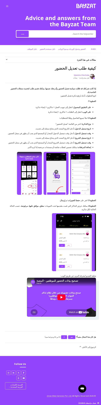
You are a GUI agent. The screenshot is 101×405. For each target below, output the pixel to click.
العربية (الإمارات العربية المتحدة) (16, 385)
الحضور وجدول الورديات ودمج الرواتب (72, 49)
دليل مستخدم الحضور (47, 49)
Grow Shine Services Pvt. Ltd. (59, 396)
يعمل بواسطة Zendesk (87, 403)
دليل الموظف (32, 49)
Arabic (93, 49)
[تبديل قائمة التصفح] (7, 6)
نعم (72, 337)
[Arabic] (86, 7)
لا (64, 337)
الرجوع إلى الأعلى (89, 347)
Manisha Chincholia (81, 75)
